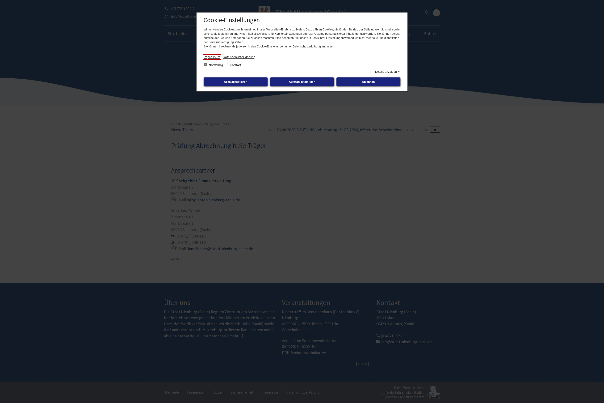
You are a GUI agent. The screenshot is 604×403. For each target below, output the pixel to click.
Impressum (212, 57)
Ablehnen (368, 82)
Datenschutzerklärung (239, 57)
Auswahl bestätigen (302, 82)
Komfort (235, 65)
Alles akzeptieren (235, 82)
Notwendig (216, 65)
